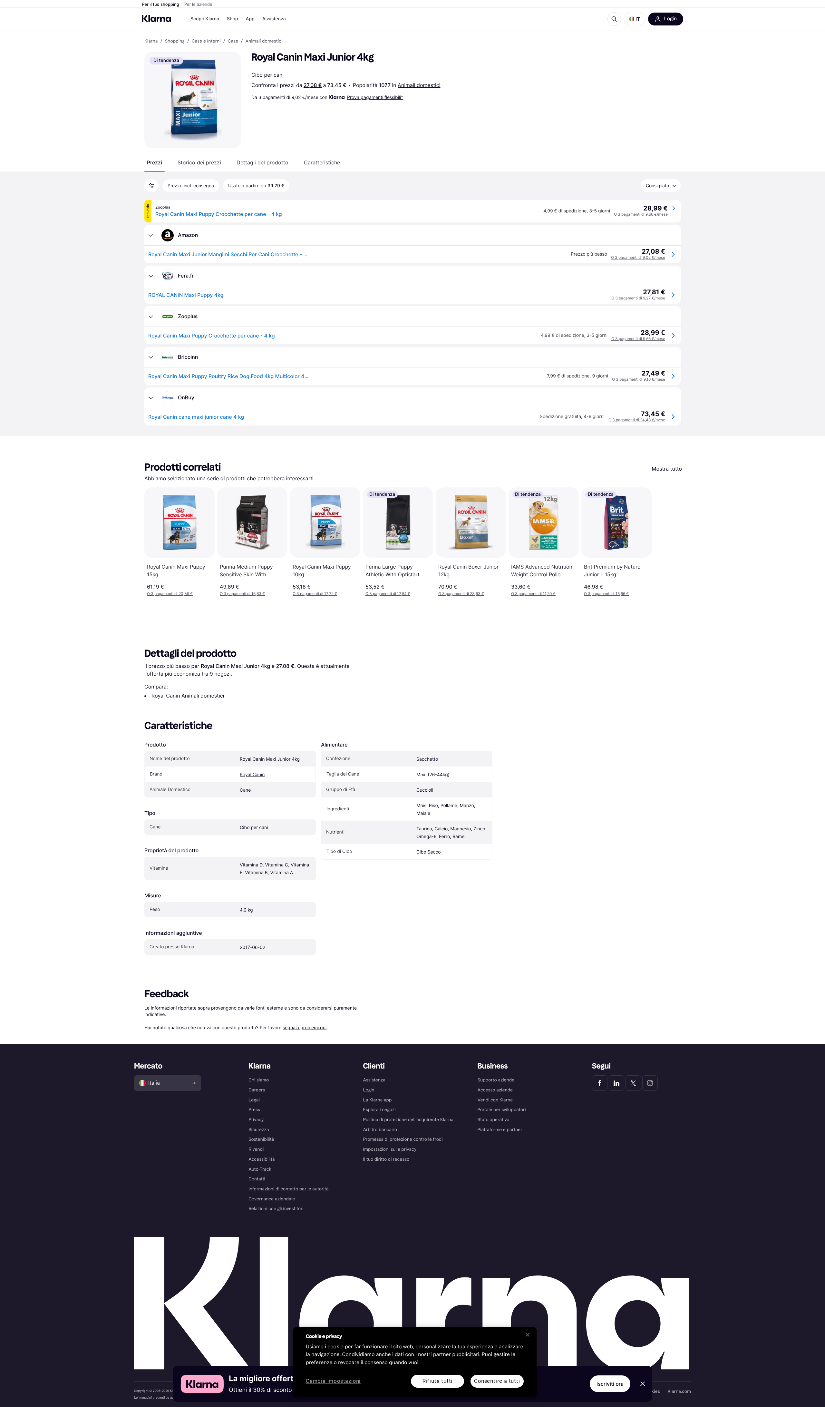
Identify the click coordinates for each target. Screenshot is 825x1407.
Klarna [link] (151, 41)
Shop (232, 19)
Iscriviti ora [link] (610, 1384)
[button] (634, 19)
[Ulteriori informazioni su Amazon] (150, 235)
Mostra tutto (667, 468)
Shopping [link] (175, 41)
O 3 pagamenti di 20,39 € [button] (170, 593)
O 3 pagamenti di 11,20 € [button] (533, 593)
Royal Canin (252, 774)
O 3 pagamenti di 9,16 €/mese (638, 379)
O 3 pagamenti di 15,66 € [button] (606, 593)
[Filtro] (151, 185)
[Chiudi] (527, 1335)
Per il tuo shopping (160, 4)
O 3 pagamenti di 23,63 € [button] (461, 593)
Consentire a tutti (497, 1381)
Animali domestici (419, 85)
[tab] (154, 162)
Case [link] (233, 41)
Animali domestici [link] (263, 41)
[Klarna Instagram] (650, 1083)
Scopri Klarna (204, 19)
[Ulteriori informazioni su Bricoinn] (150, 357)
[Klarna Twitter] (633, 1083)
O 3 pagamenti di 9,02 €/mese (638, 257)
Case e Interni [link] (206, 41)
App (250, 19)
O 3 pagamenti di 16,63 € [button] (242, 593)
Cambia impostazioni (333, 1381)
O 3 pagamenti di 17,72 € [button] (315, 593)
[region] (415, 1362)
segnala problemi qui (304, 1027)
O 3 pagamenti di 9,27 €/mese (638, 298)
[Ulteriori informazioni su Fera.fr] (150, 275)
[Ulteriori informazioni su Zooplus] (150, 316)
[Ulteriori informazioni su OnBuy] (150, 397)
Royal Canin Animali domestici (187, 695)
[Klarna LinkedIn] (616, 1083)
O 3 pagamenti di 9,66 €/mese (641, 214)
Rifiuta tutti (437, 1381)
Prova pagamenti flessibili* (375, 97)
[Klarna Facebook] (599, 1083)
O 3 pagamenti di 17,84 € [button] (387, 593)
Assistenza (274, 19)
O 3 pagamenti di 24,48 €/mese (636, 419)
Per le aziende (198, 4)
